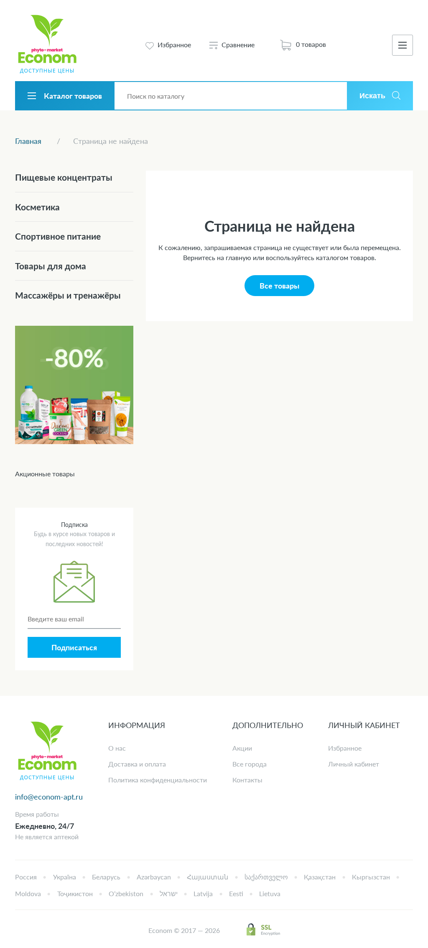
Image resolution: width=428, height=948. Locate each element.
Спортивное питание (58, 236)
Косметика (37, 207)
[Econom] (47, 45)
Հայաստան (207, 877)
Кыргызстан (371, 877)
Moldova (28, 893)
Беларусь (106, 877)
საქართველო (266, 877)
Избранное (345, 748)
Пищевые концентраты (63, 177)
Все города (249, 764)
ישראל (169, 893)
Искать (372, 96)
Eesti (236, 893)
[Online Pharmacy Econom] (47, 752)
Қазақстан (320, 877)
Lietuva (269, 893)
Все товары (279, 285)
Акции (242, 748)
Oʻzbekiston (126, 893)
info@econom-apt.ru (49, 796)
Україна (64, 877)
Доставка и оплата (137, 764)
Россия (26, 877)
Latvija (203, 893)
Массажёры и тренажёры (68, 295)
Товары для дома (50, 266)
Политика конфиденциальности (157, 780)
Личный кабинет (353, 764)
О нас (117, 748)
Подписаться (74, 647)
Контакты (247, 780)
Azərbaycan (154, 877)
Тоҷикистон (75, 893)
